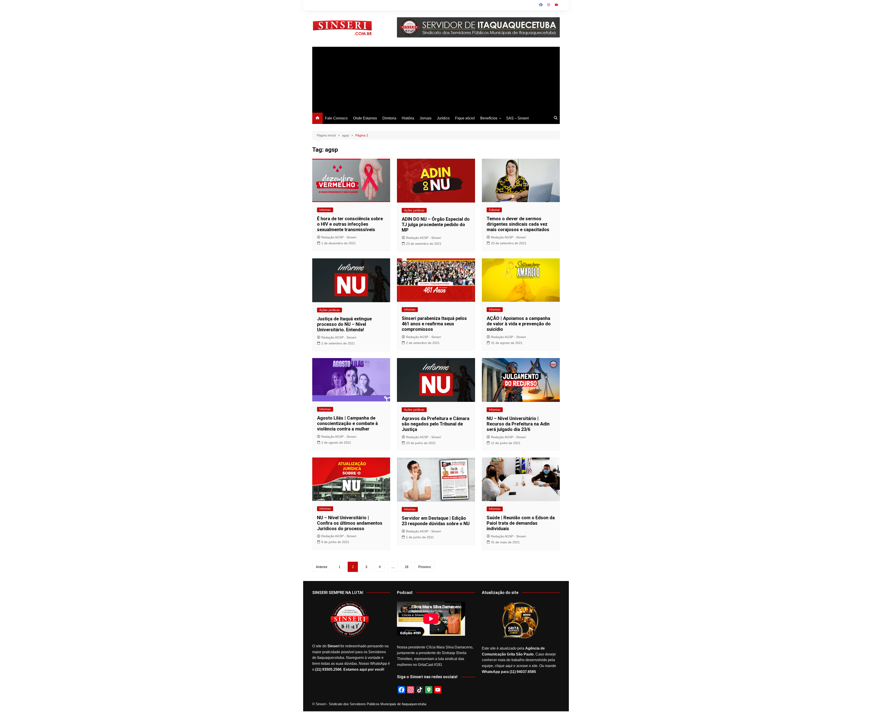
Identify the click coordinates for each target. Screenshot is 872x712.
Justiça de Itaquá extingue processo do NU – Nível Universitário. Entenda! (344, 324)
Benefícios (488, 118)
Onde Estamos (365, 118)
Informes (325, 210)
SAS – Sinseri (517, 118)
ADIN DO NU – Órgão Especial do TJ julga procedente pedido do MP (436, 224)
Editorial (494, 210)
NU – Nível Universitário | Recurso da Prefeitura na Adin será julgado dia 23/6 (518, 424)
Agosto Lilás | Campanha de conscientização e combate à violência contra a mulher (347, 423)
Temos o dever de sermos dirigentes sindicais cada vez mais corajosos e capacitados (518, 224)
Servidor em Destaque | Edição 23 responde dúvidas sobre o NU (436, 520)
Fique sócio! (465, 118)
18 (406, 567)
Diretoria (389, 118)
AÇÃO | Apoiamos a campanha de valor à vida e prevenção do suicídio (519, 324)
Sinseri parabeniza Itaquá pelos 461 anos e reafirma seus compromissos (434, 324)
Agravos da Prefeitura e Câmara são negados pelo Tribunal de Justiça (435, 424)
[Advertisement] (436, 78)
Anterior (321, 567)
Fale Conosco (336, 118)
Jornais (425, 118)
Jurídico (443, 118)
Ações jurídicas (414, 210)
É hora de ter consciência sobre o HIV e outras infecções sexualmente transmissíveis (350, 224)
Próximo (424, 567)
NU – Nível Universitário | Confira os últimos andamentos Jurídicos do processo (349, 523)
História (408, 118)
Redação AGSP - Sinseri (338, 237)
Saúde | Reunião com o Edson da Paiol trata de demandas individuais (521, 523)
